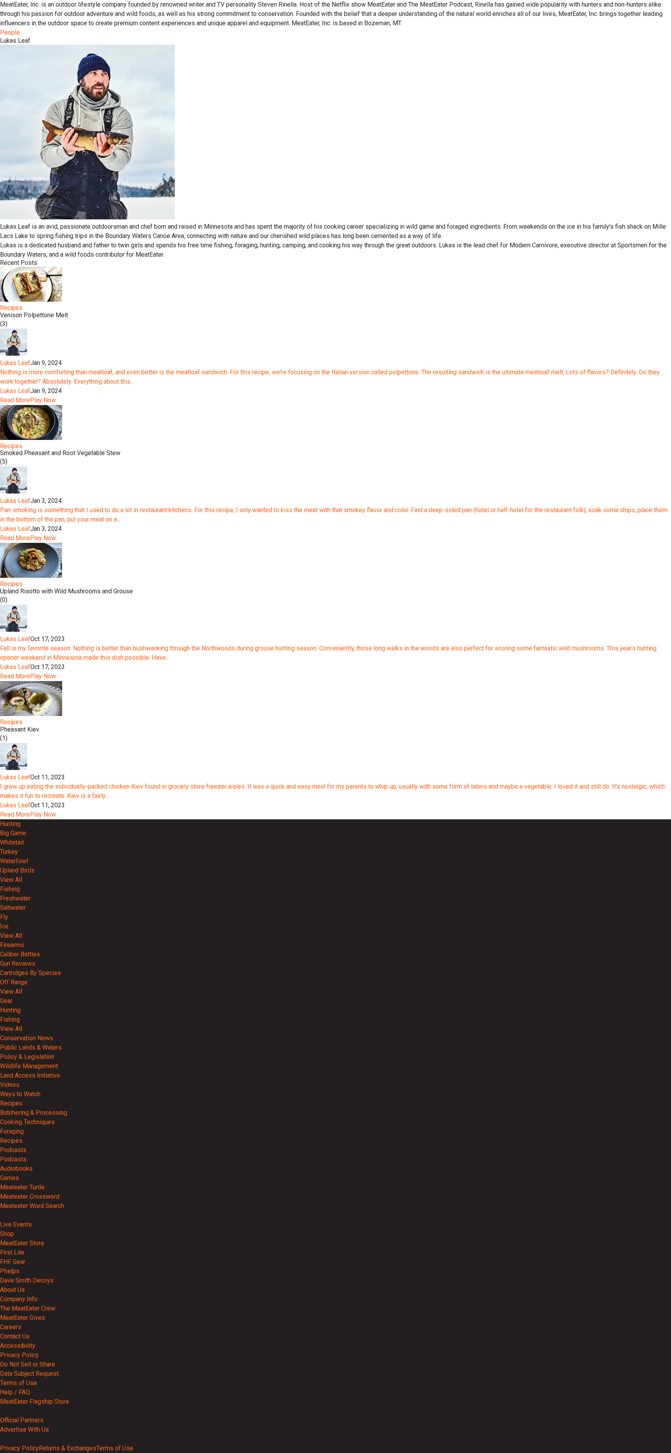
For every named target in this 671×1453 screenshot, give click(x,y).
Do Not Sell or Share (27, 1364)
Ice (4, 926)
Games (9, 1178)
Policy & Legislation (27, 1056)
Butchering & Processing (33, 1112)
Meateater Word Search (32, 1206)
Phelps (9, 1271)
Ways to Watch (20, 1094)
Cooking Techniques (27, 1122)
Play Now (43, 400)
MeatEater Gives (22, 1317)
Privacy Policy (19, 1355)
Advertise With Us (24, 1429)
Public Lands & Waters (31, 1047)
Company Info (19, 1299)
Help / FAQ (15, 1392)
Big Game (13, 833)
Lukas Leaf (15, 363)
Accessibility (17, 1345)
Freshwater (15, 898)
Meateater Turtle (22, 1187)
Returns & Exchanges (67, 1448)
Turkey (9, 851)
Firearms (12, 945)
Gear (6, 1001)
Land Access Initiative (30, 1075)
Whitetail (12, 842)
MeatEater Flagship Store (34, 1401)
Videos (9, 1084)
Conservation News (26, 1038)
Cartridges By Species (30, 973)
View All (11, 879)
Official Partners (21, 1420)
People (10, 32)
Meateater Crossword (29, 1196)
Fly (4, 917)
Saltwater (13, 907)
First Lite (12, 1252)
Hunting (10, 823)
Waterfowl (14, 861)
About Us (12, 1289)
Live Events (16, 1224)
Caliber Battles (20, 954)
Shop (7, 1233)
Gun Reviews (17, 963)
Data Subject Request (29, 1373)
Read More (15, 400)
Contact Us (15, 1336)
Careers (10, 1327)
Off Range (14, 982)
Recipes (11, 307)
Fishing (10, 889)
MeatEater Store (22, 1243)
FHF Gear (12, 1261)
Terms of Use (18, 1383)
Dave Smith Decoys (27, 1280)
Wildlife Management (29, 1066)
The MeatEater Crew (27, 1308)
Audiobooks (16, 1168)
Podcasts (13, 1150)
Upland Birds (17, 870)
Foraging (12, 1131)
